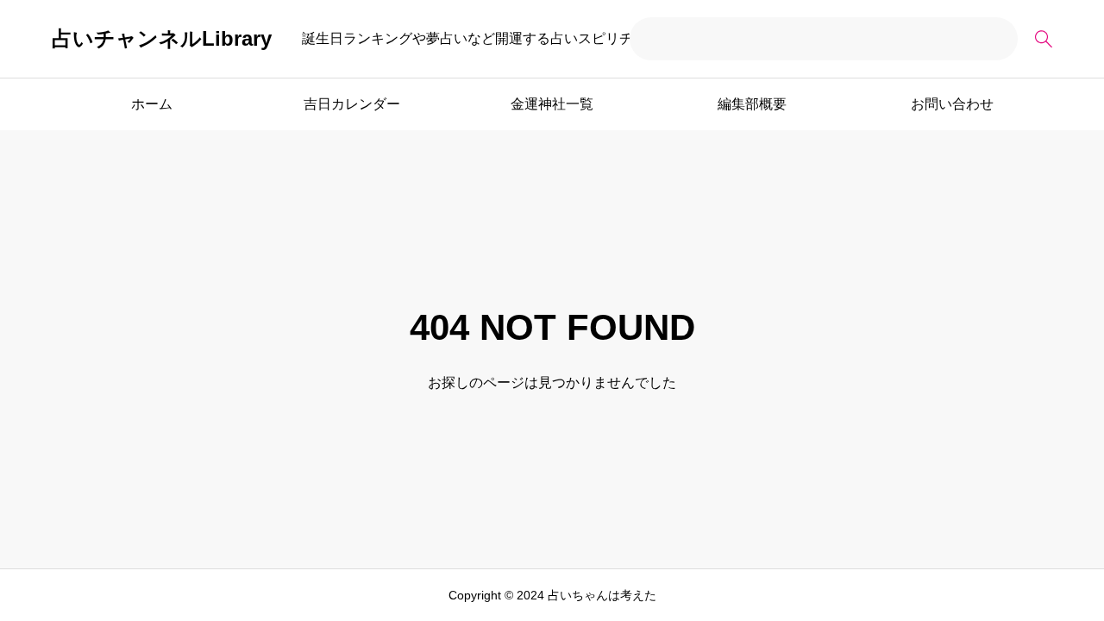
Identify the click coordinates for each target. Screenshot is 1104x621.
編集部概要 (752, 104)
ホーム (151, 104)
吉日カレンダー (352, 104)
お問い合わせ (952, 104)
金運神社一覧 (552, 104)
